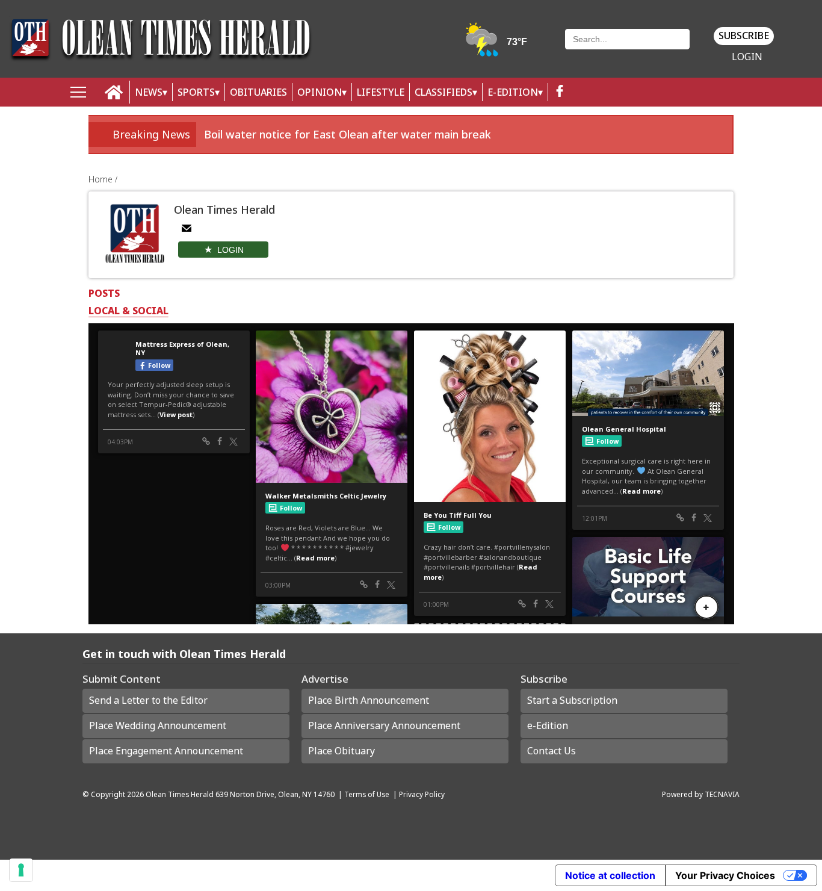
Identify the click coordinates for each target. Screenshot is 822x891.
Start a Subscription (572, 700)
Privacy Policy (422, 794)
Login (747, 57)
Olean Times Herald (180, 794)
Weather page (497, 45)
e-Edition (547, 725)
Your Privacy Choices (725, 875)
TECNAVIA (722, 794)
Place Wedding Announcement (157, 725)
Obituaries (258, 92)
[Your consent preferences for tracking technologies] (21, 869)
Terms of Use (366, 794)
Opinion (319, 92)
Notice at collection (610, 875)
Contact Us (551, 750)
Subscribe (743, 35)
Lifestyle (380, 92)
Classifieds (443, 92)
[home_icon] (114, 92)
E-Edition (512, 92)
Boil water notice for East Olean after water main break (347, 134)
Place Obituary (341, 750)
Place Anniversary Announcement (384, 725)
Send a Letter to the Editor (148, 700)
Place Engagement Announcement (166, 750)
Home (101, 179)
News (148, 92)
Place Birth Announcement (368, 700)
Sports (196, 92)
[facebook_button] (559, 92)
